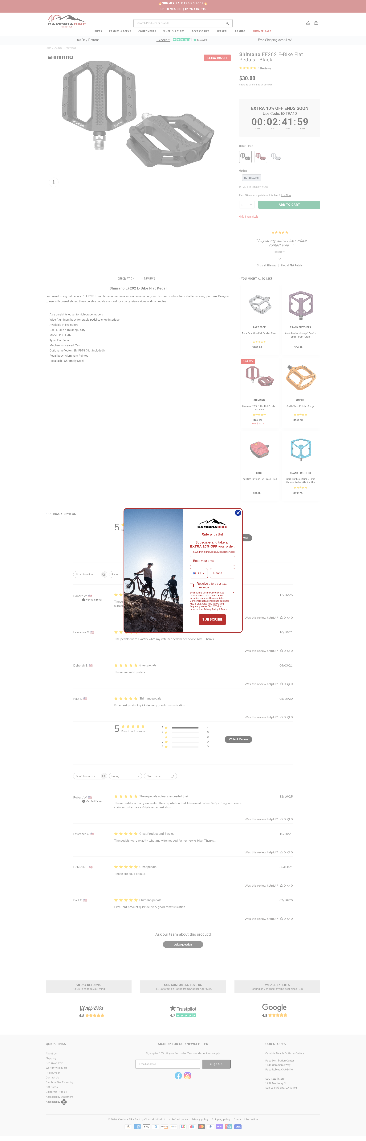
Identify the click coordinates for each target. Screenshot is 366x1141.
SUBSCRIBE (212, 619)
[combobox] (199, 573)
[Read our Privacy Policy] (232, 593)
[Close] (238, 512)
